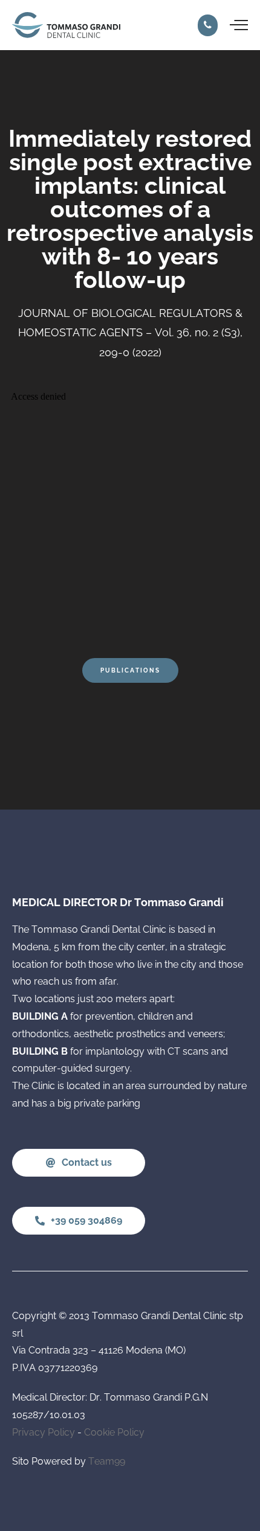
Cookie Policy (114, 1432)
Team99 (106, 1461)
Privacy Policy (43, 1432)
